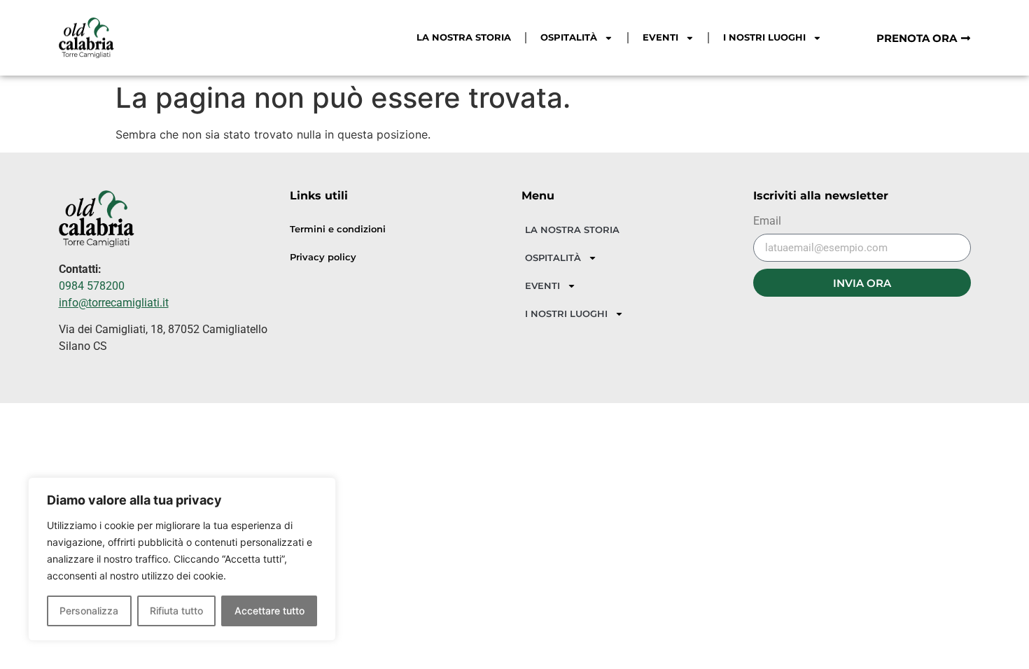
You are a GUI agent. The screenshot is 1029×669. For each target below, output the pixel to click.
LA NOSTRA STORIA (463, 37)
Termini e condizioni (338, 229)
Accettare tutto (269, 611)
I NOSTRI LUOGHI (764, 37)
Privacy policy (323, 257)
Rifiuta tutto (176, 611)
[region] (182, 559)
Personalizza (88, 611)
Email (767, 221)
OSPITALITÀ (568, 37)
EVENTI (660, 37)
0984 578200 (92, 286)
